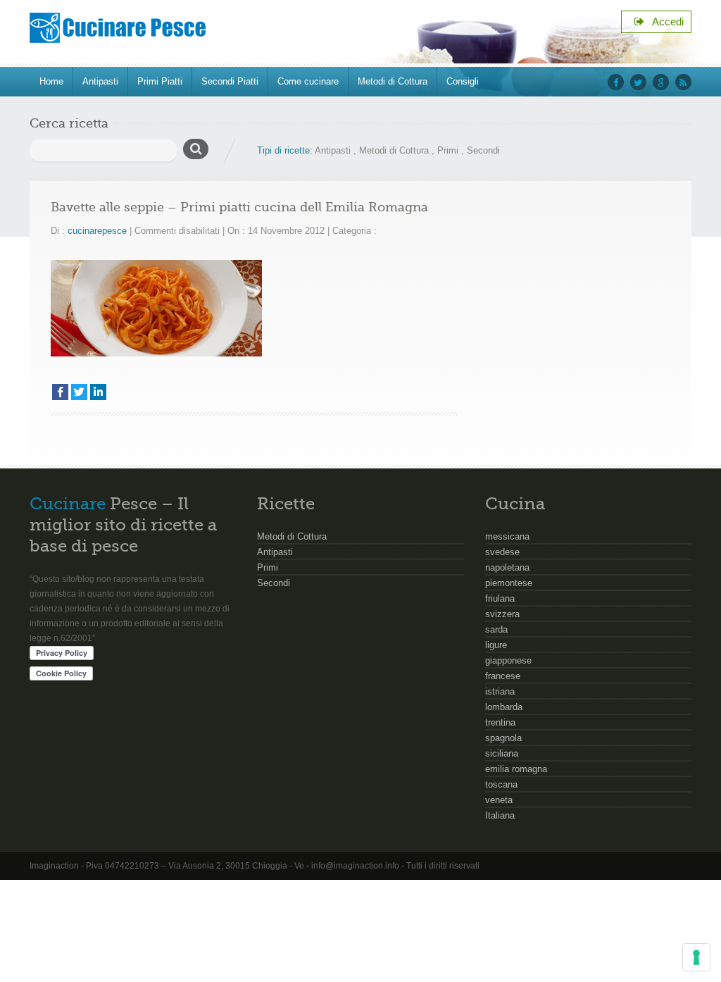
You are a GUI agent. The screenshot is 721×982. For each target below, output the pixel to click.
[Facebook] (60, 392)
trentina (500, 722)
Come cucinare (308, 81)
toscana (501, 784)
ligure (496, 645)
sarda (496, 629)
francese (502, 676)
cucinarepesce (97, 230)
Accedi (664, 21)
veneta (499, 800)
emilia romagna (516, 769)
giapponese (508, 660)
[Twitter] (79, 392)
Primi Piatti (159, 81)
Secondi (483, 150)
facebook (616, 82)
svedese (502, 552)
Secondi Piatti (229, 81)
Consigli (462, 81)
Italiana (500, 815)
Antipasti (100, 81)
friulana (500, 598)
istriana (500, 691)
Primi (447, 150)
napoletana (507, 567)
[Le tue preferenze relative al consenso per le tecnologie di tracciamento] (696, 957)
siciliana (501, 753)
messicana (507, 536)
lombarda (503, 707)
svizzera (502, 614)
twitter (638, 82)
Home (51, 81)
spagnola (503, 738)
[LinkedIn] (98, 392)
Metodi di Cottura (392, 81)
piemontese (508, 583)
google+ (661, 82)
